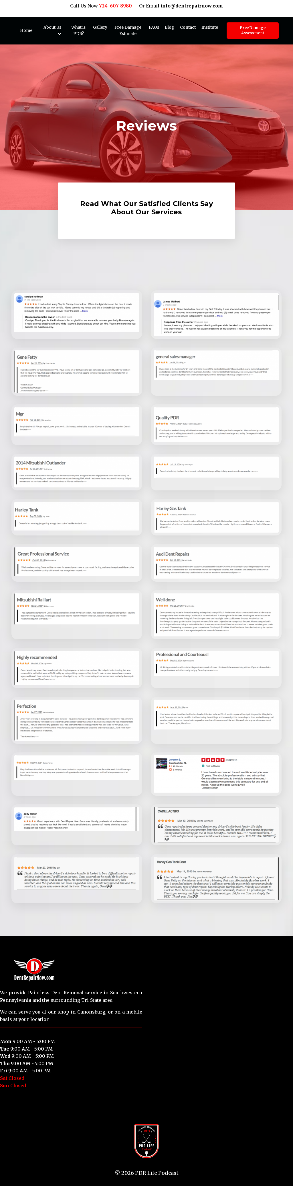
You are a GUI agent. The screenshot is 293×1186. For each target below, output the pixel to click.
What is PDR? (78, 30)
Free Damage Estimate (127, 30)
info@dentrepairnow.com (192, 6)
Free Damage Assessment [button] (253, 30)
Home (26, 30)
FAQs (154, 27)
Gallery (100, 27)
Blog (169, 27)
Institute (209, 27)
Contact (188, 27)
